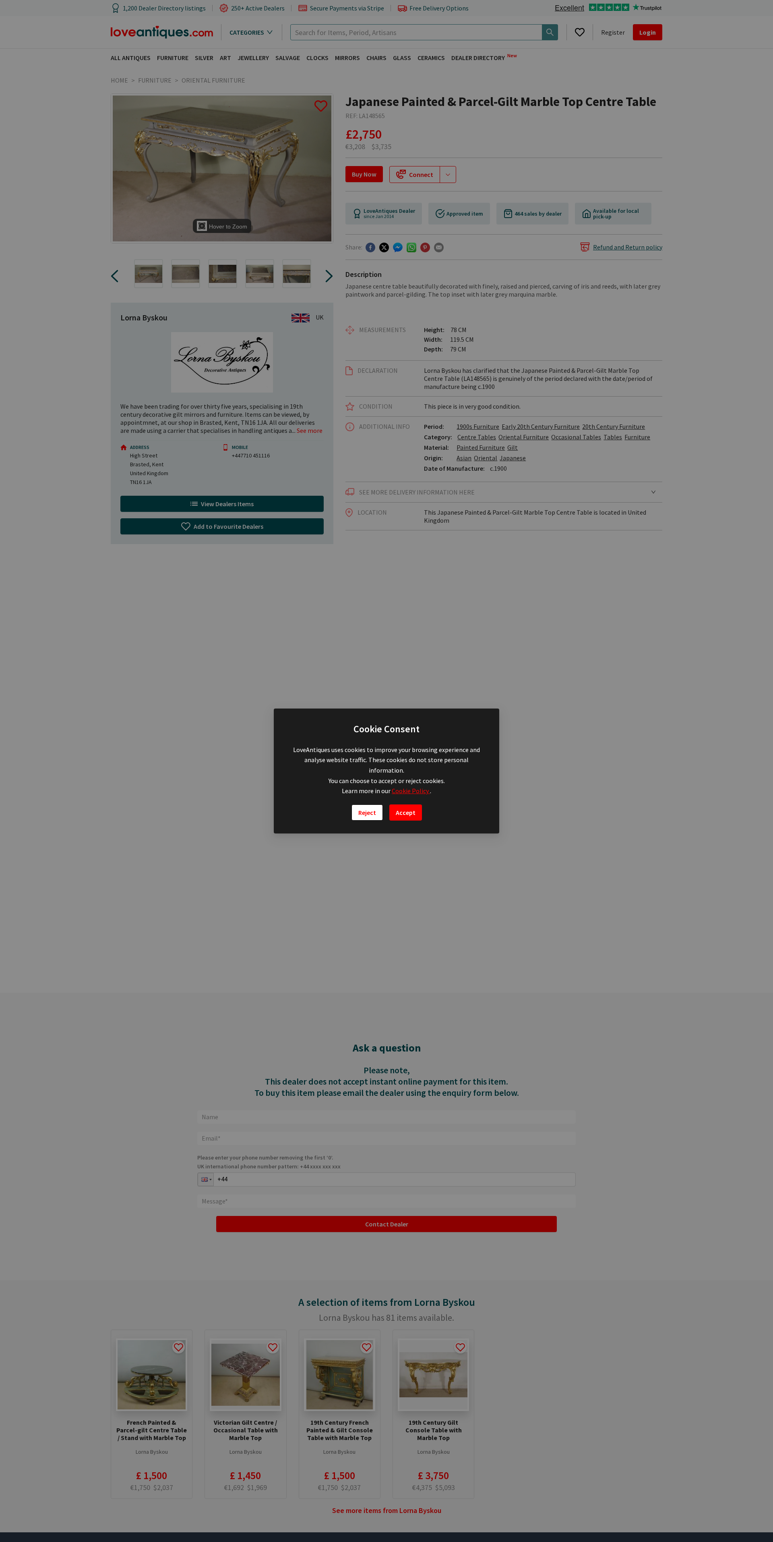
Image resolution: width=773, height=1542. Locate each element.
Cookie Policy (411, 791)
